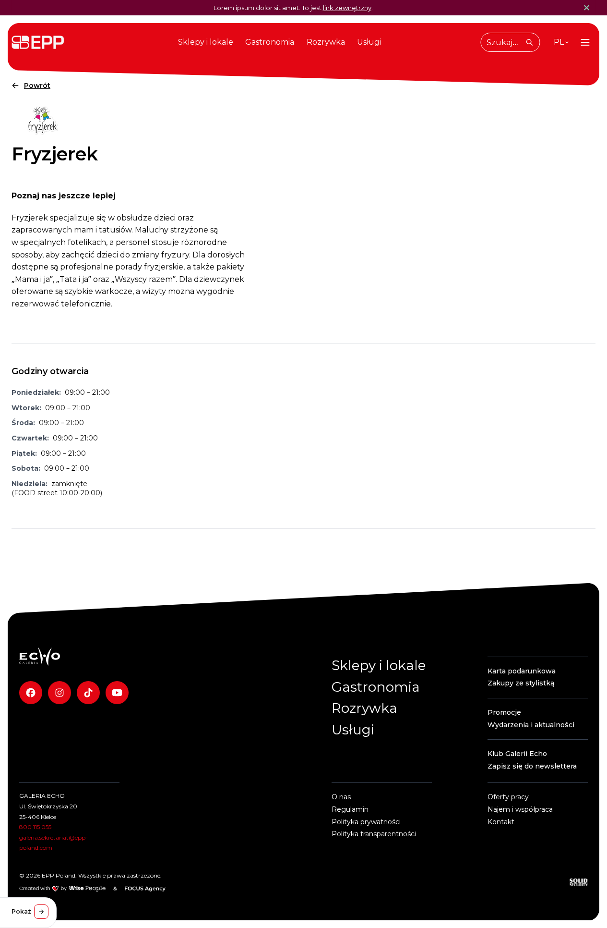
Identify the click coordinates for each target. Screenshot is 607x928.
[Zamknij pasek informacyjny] (584, 8)
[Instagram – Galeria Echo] (59, 692)
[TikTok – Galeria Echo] (88, 692)
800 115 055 (35, 826)
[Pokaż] (41, 911)
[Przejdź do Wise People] (62, 888)
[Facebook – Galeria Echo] (30, 692)
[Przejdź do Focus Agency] (145, 888)
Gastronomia (269, 42)
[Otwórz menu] (584, 42)
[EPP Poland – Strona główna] (38, 42)
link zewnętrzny (347, 8)
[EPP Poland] (39, 656)
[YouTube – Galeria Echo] (117, 692)
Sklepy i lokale (205, 42)
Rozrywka (326, 42)
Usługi (369, 42)
